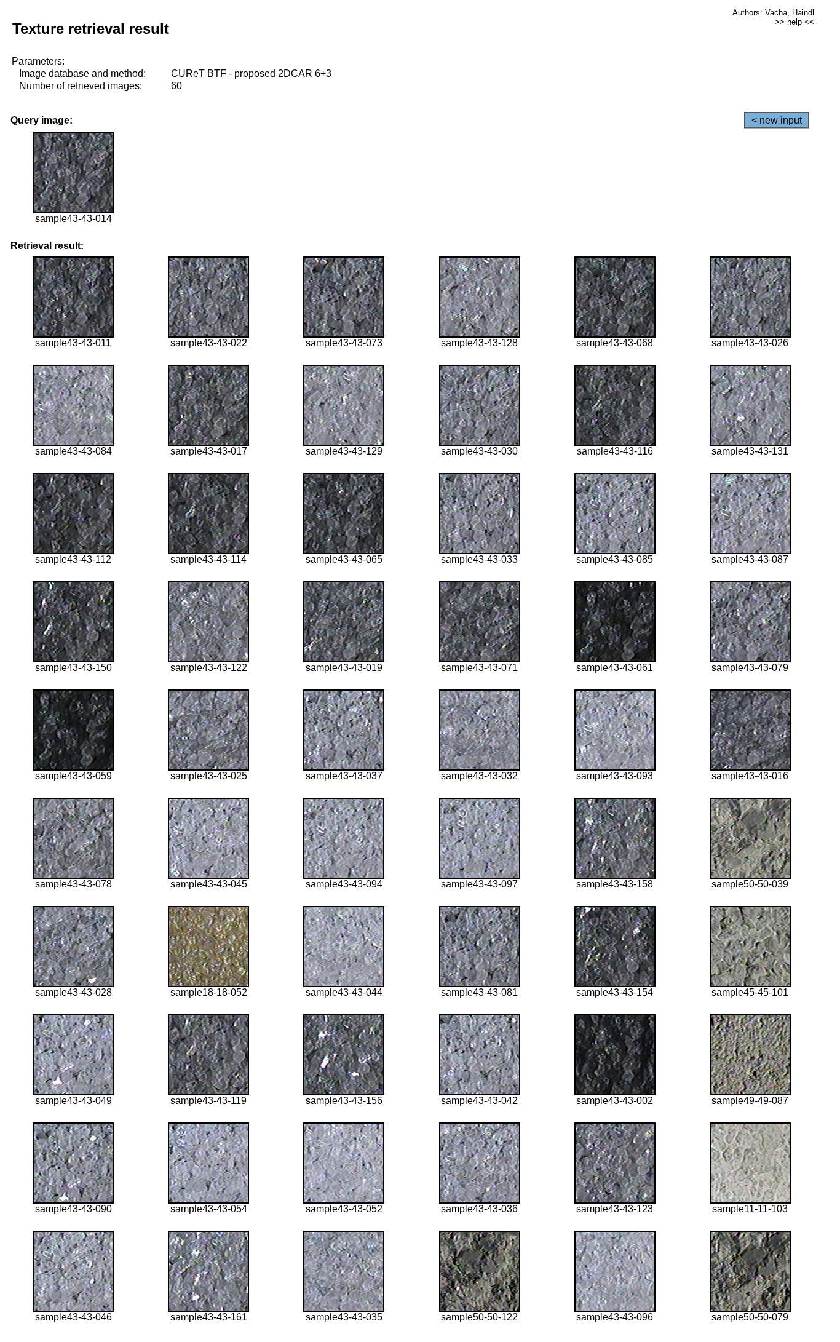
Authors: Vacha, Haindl (773, 12)
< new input (776, 120)
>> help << (794, 21)
